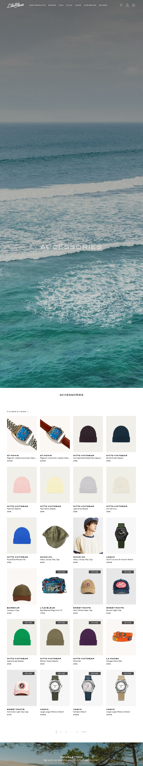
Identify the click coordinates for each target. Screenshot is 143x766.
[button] (121, 5)
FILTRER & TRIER (16, 411)
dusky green (21, 603)
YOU (22, 451)
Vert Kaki (121, 552)
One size (88, 451)
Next (84, 732)
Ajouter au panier (55, 552)
